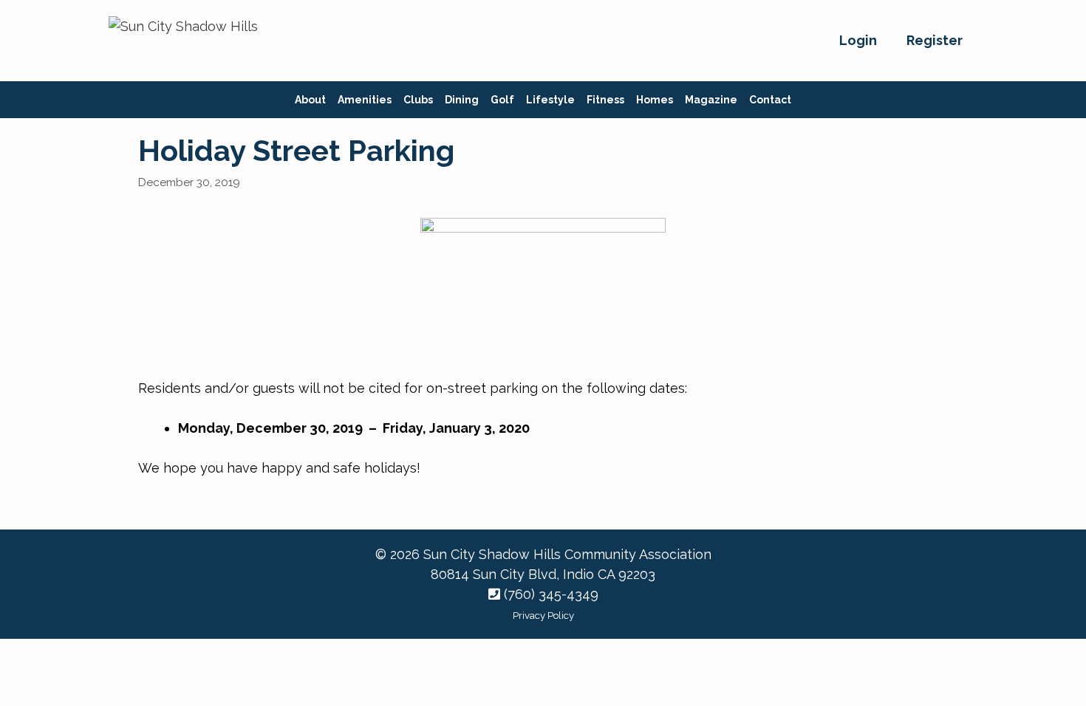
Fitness (605, 100)
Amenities (365, 100)
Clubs (418, 100)
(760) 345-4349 (549, 594)
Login (858, 40)
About (310, 100)
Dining (462, 100)
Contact (770, 100)
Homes (654, 100)
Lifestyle (550, 100)
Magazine (711, 100)
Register (934, 40)
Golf (502, 100)
